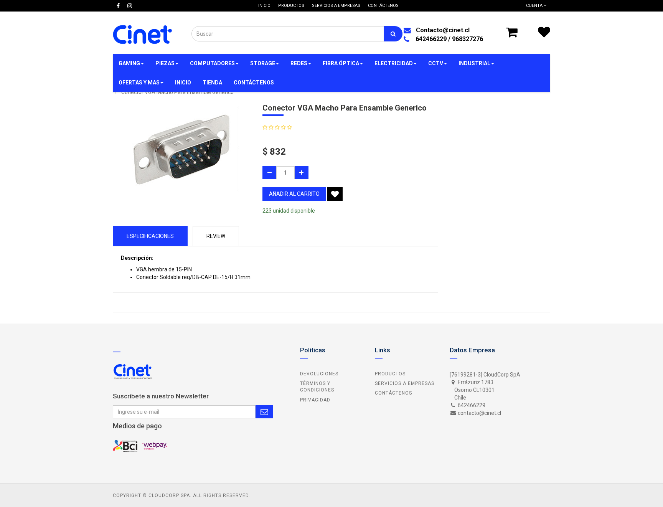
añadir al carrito (294, 194)
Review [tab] (215, 236)
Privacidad (315, 400)
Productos (390, 374)
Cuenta (535, 5)
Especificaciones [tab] (150, 236)
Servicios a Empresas (404, 383)
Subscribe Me (264, 411)
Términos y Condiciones (317, 387)
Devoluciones (319, 374)
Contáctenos (393, 393)
